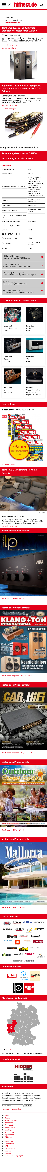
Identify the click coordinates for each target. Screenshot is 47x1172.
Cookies (8, 1151)
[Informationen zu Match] (26, 941)
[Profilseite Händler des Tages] (23, 1073)
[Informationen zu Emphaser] (19, 929)
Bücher (7, 1118)
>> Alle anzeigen (9, 48)
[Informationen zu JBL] (17, 942)
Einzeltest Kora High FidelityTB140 (11, 328)
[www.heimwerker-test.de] (35, 980)
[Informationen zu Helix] (35, 936)
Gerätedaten (10, 1125)
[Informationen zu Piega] (35, 948)
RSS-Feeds (9, 1132)
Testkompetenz (11, 1120)
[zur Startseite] (25, 4)
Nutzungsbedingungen (14, 1155)
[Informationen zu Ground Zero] (23, 936)
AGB (6, 1146)
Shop (7, 1115)
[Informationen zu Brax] (39, 922)
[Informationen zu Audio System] (17, 923)
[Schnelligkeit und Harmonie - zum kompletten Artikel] (23, 127)
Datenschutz (10, 1148)
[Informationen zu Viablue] (41, 955)
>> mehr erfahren (9, 464)
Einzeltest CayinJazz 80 (8, 359)
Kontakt (8, 1153)
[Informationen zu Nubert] (23, 949)
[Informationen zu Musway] (12, 948)
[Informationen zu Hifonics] (9, 941)
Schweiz (9, 1049)
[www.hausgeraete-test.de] (23, 980)
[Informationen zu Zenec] (29, 961)
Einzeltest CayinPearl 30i (30, 328)
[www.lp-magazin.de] (18, 992)
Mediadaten (9, 1143)
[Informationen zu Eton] (39, 929)
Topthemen (9, 1134)
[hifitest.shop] (29, 992)
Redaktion (9, 1122)
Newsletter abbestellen (11, 1109)
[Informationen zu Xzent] (18, 961)
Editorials (8, 1137)
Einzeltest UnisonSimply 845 (8, 389)
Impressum (9, 1141)
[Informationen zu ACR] (7, 923)
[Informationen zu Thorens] (30, 954)
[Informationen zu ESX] (29, 930)
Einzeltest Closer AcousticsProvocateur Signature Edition (33, 391)
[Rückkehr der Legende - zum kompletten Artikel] (23, 66)
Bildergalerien (10, 1127)
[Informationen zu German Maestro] (12, 936)
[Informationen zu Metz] (38, 942)
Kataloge (8, 1130)
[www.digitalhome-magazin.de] (12, 980)
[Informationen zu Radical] (7, 955)
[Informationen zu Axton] (28, 922)
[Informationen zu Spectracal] (18, 954)
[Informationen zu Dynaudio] (8, 929)
